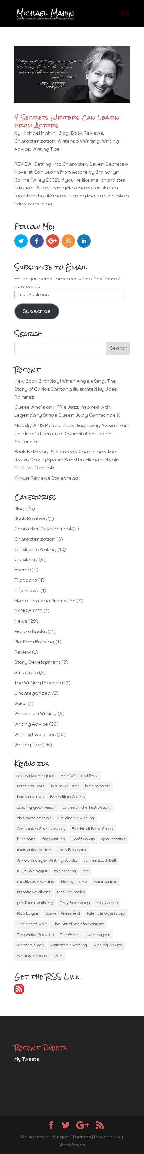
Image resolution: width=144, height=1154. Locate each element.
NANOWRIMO (28, 611)
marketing (65, 871)
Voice (20, 703)
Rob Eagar (28, 913)
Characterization (34, 141)
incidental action (34, 849)
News (20, 621)
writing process (32, 955)
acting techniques (35, 775)
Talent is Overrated (105, 913)
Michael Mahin (39, 133)
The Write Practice (35, 934)
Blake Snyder (65, 786)
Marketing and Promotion (45, 601)
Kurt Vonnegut (32, 871)
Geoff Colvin (83, 839)
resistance (107, 902)
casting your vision (36, 807)
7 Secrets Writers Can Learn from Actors (66, 121)
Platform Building (34, 642)
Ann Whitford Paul (79, 775)
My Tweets (26, 1059)
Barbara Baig (31, 786)
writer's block (30, 945)
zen (58, 955)
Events (22, 570)
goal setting (113, 839)
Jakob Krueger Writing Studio (47, 860)
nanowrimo (105, 881)
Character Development (43, 529)
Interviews (26, 590)
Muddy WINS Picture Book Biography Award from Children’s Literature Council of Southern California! (71, 434)
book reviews (30, 796)
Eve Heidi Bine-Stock (92, 828)
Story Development (37, 662)
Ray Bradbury (75, 902)
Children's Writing (35, 549)
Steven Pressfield (62, 913)
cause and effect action (87, 807)
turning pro (98, 934)
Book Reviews (87, 133)
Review (22, 652)
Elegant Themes (72, 1137)
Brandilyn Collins (67, 796)
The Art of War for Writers (78, 924)
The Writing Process (37, 683)
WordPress (72, 1145)
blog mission (97, 786)
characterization (34, 818)
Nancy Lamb (74, 881)
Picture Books (30, 631)
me (85, 871)
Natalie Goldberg (34, 892)
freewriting (53, 839)
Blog (64, 133)
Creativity (26, 559)
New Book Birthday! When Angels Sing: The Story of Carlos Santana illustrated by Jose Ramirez (65, 389)
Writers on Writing (79, 141)
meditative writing (36, 881)
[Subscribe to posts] (19, 992)
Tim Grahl (69, 934)
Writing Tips (45, 149)
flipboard (26, 839)
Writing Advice (31, 724)
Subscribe (37, 311)
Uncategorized (32, 693)
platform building (35, 902)
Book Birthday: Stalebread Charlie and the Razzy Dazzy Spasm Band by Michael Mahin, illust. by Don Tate (67, 460)
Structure (26, 672)
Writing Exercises (35, 734)
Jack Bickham (72, 849)
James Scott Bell (100, 860)
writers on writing (69, 945)
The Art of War (31, 924)
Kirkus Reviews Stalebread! (47, 478)
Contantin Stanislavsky (41, 828)
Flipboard (25, 580)
